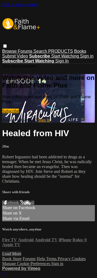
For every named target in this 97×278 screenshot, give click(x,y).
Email (29, 202)
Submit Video (15, 56)
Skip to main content (19, 4)
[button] (5, 46)
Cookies (79, 258)
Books (80, 51)
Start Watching (65, 56)
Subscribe (10, 111)
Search (40, 51)
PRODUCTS (60, 51)
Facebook (11, 202)
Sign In (62, 61)
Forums (25, 51)
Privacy (65, 258)
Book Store (12, 258)
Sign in (86, 56)
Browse (10, 51)
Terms (52, 258)
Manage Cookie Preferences (26, 263)
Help (41, 258)
